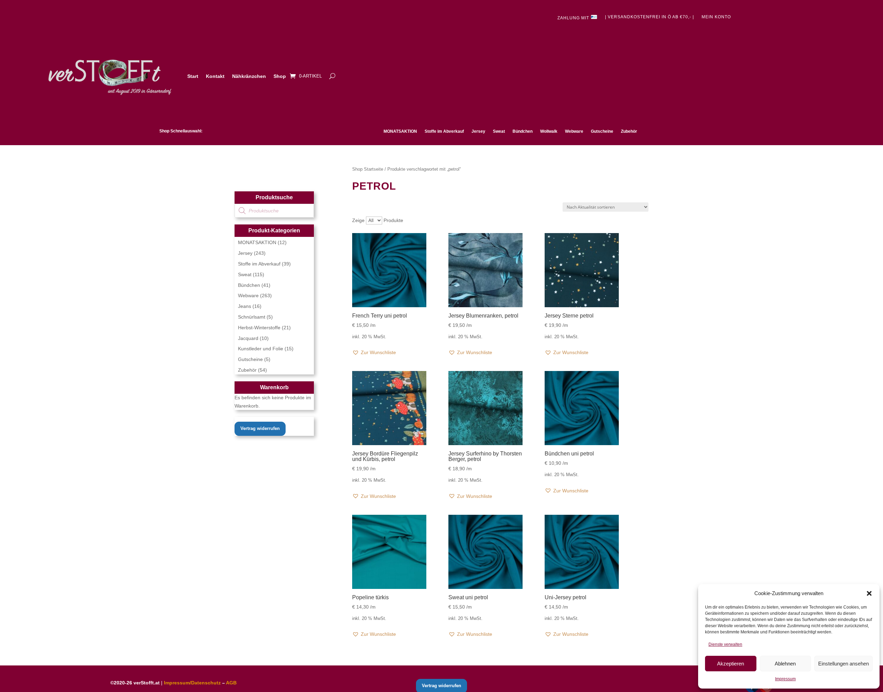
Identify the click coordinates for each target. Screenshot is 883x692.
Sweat (499, 131)
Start (192, 76)
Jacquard (248, 338)
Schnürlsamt (251, 317)
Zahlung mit (574, 18)
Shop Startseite (367, 169)
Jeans (244, 306)
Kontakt (215, 76)
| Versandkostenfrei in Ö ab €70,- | (649, 16)
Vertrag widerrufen (260, 428)
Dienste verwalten (725, 644)
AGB (231, 682)
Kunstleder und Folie (260, 348)
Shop (280, 76)
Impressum (785, 678)
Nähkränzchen (249, 76)
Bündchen (523, 131)
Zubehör (629, 131)
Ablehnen (785, 663)
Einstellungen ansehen (843, 663)
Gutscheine (602, 131)
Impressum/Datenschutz (192, 682)
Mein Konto (716, 16)
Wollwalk (548, 131)
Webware (574, 131)
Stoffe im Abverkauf (444, 131)
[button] (869, 593)
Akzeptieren (730, 663)
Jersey (478, 131)
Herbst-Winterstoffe (259, 327)
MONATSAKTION (400, 131)
